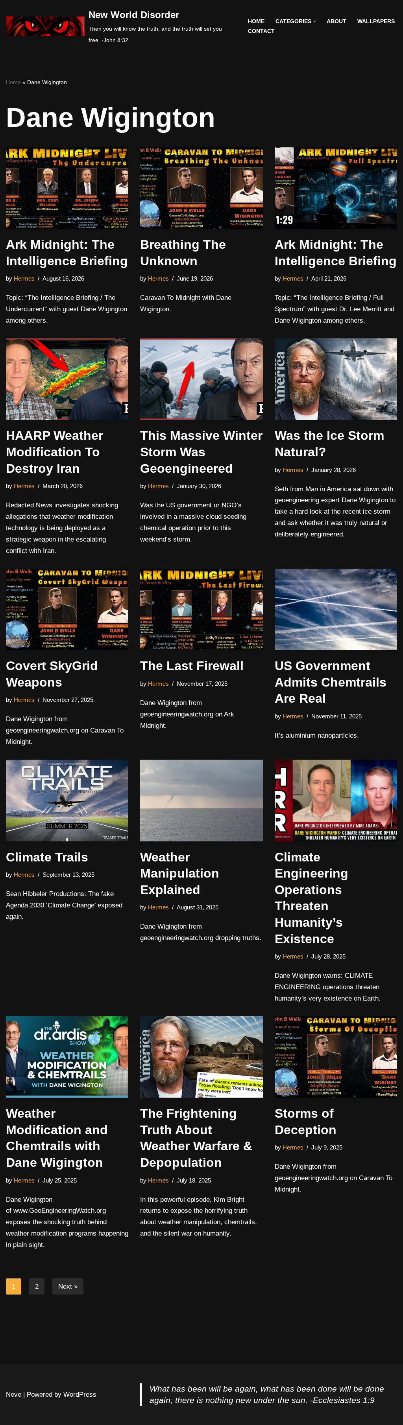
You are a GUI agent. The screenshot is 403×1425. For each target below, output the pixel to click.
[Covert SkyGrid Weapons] (67, 609)
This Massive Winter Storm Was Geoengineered (201, 451)
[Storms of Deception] (336, 1057)
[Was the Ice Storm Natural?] (336, 379)
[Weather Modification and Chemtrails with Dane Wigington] (67, 1057)
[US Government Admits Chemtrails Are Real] (336, 609)
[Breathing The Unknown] (201, 188)
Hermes (24, 278)
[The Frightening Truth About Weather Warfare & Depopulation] (201, 1057)
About (336, 21)
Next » (68, 1286)
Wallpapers (376, 21)
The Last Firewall (192, 666)
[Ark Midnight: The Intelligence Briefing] (67, 188)
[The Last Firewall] (201, 609)
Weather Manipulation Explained (179, 873)
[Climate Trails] (67, 800)
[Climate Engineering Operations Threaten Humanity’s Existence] (336, 800)
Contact (261, 31)
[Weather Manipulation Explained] (201, 800)
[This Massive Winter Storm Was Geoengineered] (201, 379)
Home (256, 21)
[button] (314, 21)
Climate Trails (47, 857)
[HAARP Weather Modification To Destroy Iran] (67, 379)
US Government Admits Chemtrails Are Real (330, 682)
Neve (13, 1394)
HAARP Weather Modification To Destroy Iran (54, 451)
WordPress (79, 1394)
